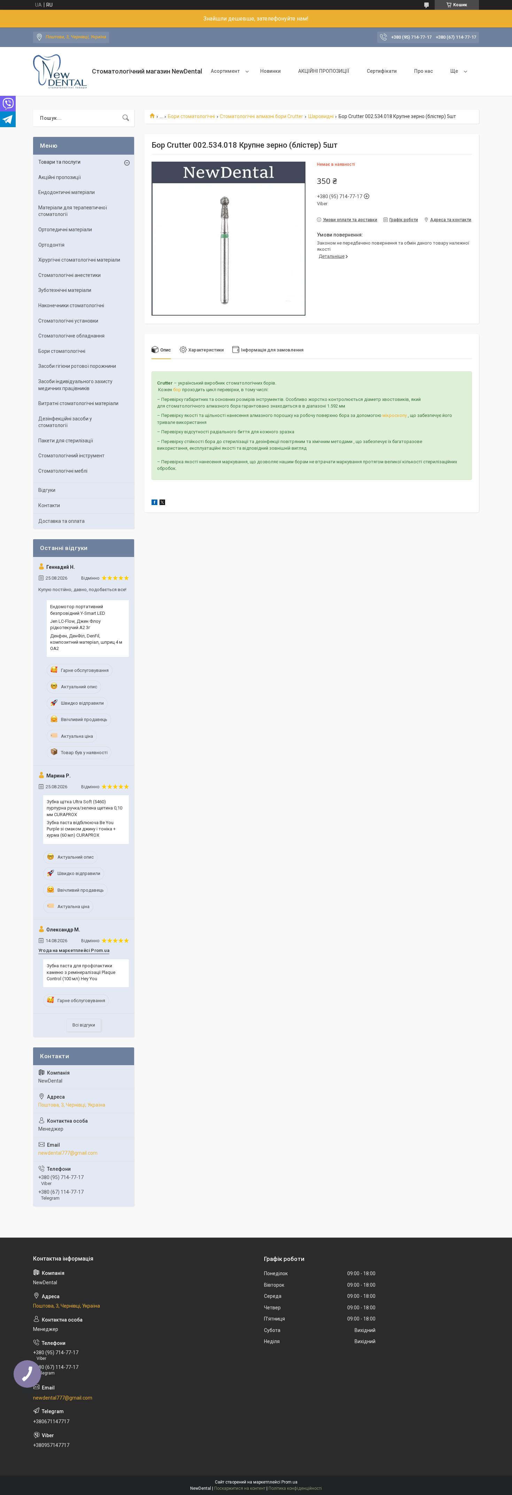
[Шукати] (125, 118)
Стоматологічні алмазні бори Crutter (261, 116)
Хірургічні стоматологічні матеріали (79, 260)
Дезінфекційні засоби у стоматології (65, 422)
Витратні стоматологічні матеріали (78, 403)
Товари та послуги (59, 162)
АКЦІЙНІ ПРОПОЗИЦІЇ (323, 71)
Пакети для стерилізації (65, 440)
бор (177, 389)
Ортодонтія (51, 245)
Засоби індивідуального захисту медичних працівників (75, 385)
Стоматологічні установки (68, 321)
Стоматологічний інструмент (71, 455)
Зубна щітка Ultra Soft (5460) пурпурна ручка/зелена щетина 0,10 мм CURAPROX (84, 808)
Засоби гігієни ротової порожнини (77, 366)
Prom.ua (289, 1482)
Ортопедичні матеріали (65, 229)
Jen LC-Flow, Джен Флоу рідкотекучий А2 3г (75, 624)
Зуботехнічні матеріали (64, 290)
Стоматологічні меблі (62, 471)
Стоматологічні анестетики (69, 275)
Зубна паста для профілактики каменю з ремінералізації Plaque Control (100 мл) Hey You (81, 972)
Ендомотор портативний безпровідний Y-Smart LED (77, 609)
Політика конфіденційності (295, 1488)
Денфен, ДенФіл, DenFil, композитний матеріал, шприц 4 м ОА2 (86, 642)
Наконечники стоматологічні (71, 305)
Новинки (270, 71)
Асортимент (225, 71)
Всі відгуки (83, 1025)
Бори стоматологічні (191, 116)
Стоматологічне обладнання (71, 336)
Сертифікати (382, 71)
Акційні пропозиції (59, 177)
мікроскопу (394, 415)
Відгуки (46, 490)
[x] (162, 503)
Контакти (49, 505)
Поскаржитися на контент (239, 1488)
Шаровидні (321, 116)
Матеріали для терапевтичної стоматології (72, 211)
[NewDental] (60, 71)
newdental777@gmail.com (68, 1153)
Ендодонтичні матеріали (66, 192)
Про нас (423, 71)
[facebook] (154, 503)
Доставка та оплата (61, 521)
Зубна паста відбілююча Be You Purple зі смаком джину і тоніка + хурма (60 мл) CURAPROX (81, 829)
